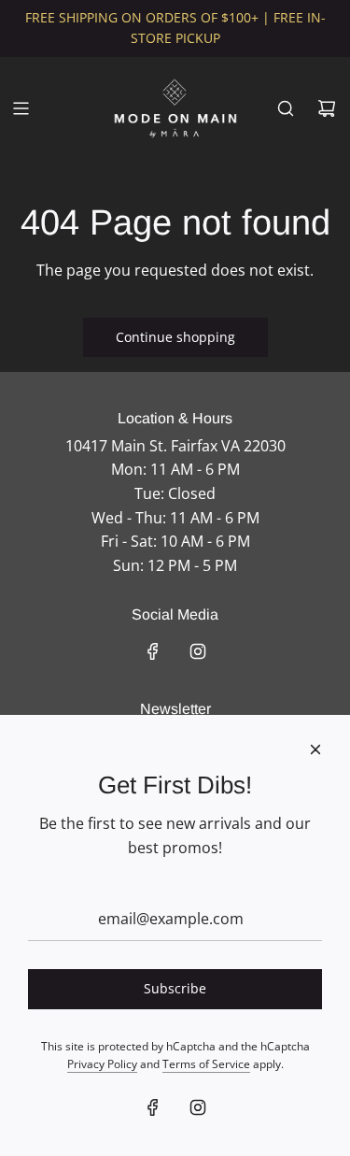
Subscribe (175, 988)
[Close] (315, 749)
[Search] (285, 108)
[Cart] (326, 108)
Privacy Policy (102, 1064)
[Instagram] (197, 651)
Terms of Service (206, 1064)
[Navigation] (20, 108)
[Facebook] (153, 651)
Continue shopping (175, 337)
